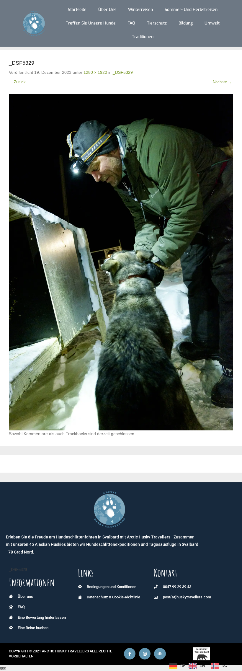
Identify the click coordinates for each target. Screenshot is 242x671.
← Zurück (17, 82)
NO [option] (224, 665)
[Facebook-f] (129, 653)
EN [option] (202, 665)
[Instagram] (145, 653)
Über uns (107, 9)
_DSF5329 (123, 72)
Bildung (186, 23)
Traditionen (142, 37)
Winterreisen (140, 9)
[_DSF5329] (121, 262)
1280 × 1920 (95, 72)
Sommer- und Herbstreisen (191, 9)
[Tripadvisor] (160, 653)
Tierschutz (157, 23)
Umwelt (212, 23)
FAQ (131, 23)
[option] (197, 666)
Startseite (77, 9)
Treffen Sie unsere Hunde (91, 23)
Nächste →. (223, 82)
